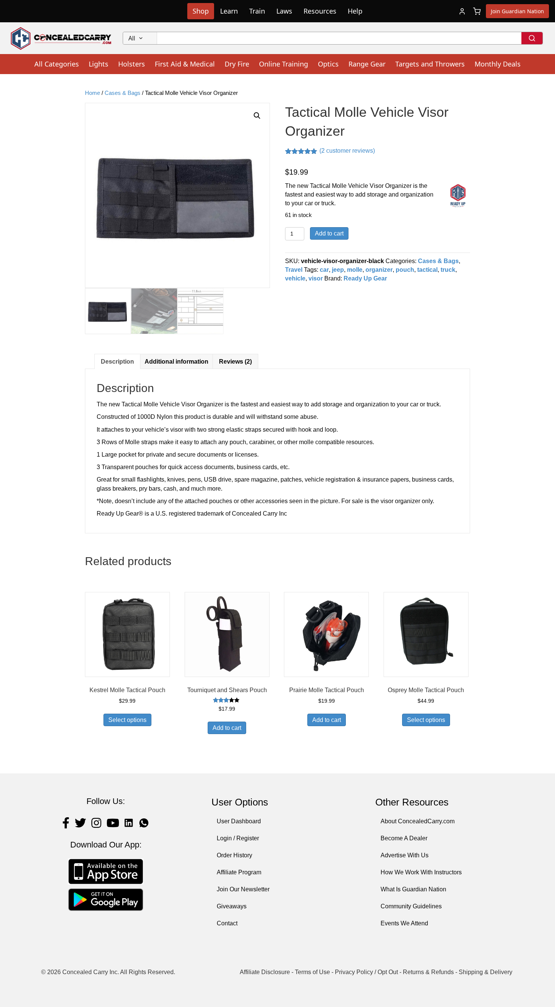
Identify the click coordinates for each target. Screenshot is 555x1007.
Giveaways (232, 906)
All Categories (56, 63)
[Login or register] (462, 11)
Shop (201, 10)
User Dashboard (239, 821)
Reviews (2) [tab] (235, 361)
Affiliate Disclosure (265, 972)
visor (315, 278)
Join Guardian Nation (517, 11)
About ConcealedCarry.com (418, 821)
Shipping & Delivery (485, 972)
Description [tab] (117, 361)
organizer (379, 269)
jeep (338, 269)
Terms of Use (312, 972)
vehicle (295, 278)
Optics (328, 63)
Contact (227, 923)
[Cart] (477, 11)
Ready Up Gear (365, 278)
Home (92, 93)
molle (354, 269)
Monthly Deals (498, 63)
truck (448, 269)
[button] (257, 115)
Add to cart (329, 233)
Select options (127, 720)
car (324, 269)
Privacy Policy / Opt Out (366, 972)
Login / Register (238, 838)
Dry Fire (237, 63)
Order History (234, 855)
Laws (284, 10)
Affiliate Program (239, 872)
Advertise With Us (405, 855)
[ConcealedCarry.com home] (61, 38)
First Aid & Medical (185, 63)
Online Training (283, 63)
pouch (405, 269)
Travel (293, 269)
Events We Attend (404, 923)
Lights (98, 63)
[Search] (532, 38)
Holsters (131, 63)
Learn (229, 10)
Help (355, 10)
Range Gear (366, 63)
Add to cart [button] (227, 728)
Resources (320, 10)
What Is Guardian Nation (413, 889)
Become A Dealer (404, 838)
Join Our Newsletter (243, 889)
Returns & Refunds (428, 972)
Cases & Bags (122, 93)
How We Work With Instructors (421, 872)
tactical (427, 269)
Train (257, 10)
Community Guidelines (411, 906)
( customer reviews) (347, 150)
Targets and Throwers (430, 63)
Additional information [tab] (176, 361)
